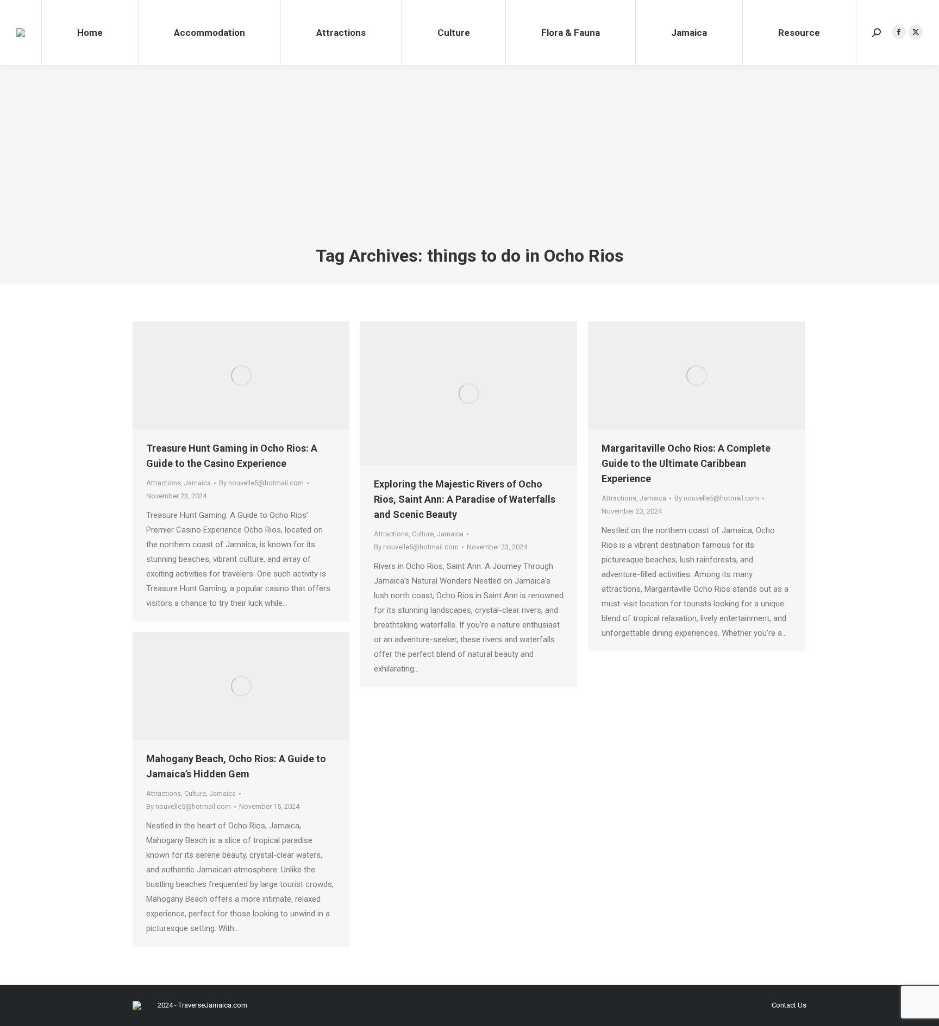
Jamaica (197, 483)
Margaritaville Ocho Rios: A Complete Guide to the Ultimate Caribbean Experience (686, 463)
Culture (423, 534)
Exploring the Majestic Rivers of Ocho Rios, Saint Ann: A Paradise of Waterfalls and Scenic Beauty (464, 499)
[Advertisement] (469, 163)
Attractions (163, 483)
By (261, 483)
